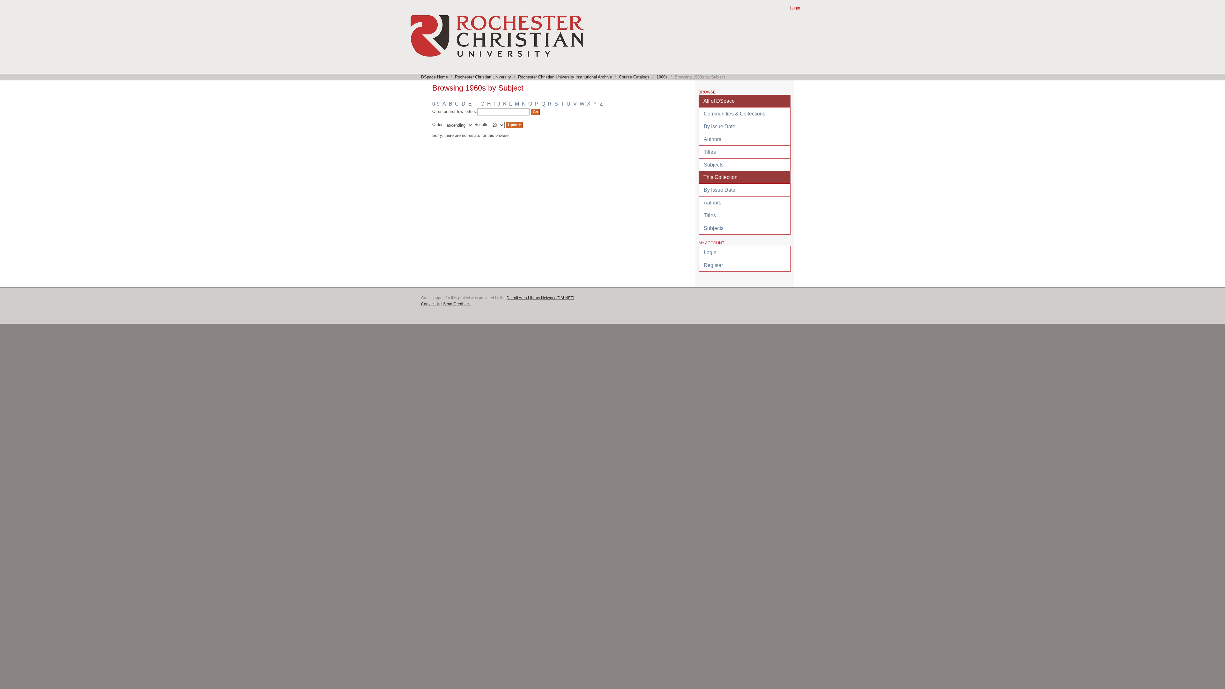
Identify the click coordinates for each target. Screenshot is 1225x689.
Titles (710, 152)
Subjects (714, 164)
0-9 (436, 104)
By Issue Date (719, 126)
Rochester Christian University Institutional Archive (565, 77)
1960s (662, 77)
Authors (712, 139)
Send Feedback (457, 304)
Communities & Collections (734, 113)
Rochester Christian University (483, 77)
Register (713, 265)
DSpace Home (434, 77)
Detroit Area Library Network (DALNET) (540, 298)
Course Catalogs (634, 77)
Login (795, 7)
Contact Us (430, 304)
